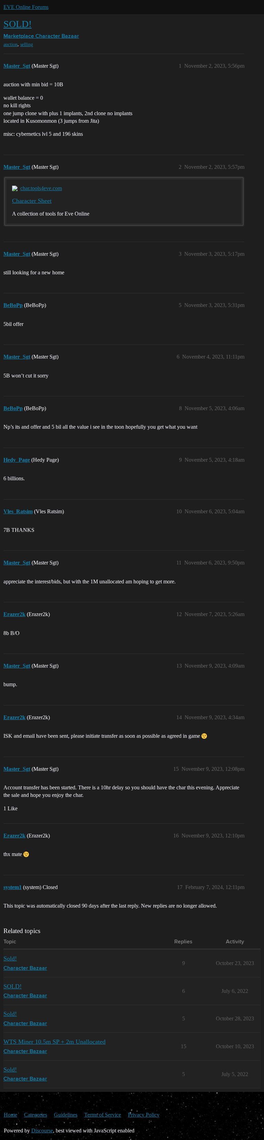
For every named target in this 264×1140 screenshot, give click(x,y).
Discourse (42, 1130)
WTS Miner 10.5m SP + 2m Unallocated (54, 1041)
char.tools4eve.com (41, 188)
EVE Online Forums (25, 7)
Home (10, 1115)
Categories (35, 1115)
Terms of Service (102, 1115)
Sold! (10, 958)
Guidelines (65, 1115)
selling (26, 44)
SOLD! (17, 24)
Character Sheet (32, 200)
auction (10, 44)
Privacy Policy (144, 1115)
